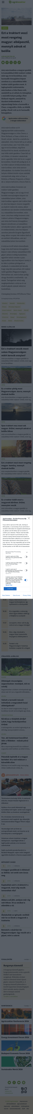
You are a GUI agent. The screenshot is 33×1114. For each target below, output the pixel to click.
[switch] (25, 557)
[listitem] (16, 552)
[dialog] (16, 557)
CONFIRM (10, 588)
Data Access (16, 595)
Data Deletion (6, 595)
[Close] (29, 519)
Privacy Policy (27, 595)
